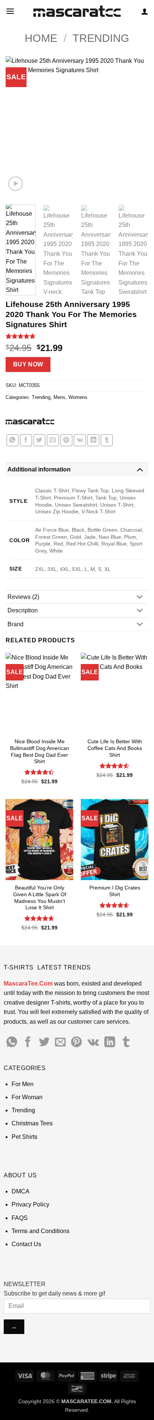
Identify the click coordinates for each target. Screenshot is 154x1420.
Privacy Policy (30, 1204)
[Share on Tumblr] (107, 440)
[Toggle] (140, 469)
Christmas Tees (32, 1123)
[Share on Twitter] (39, 440)
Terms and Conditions (41, 1231)
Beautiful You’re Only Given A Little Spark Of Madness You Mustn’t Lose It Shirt (39, 897)
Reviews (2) (23, 597)
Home (41, 38)
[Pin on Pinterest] (66, 440)
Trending (101, 38)
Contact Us (26, 1244)
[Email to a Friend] (53, 440)
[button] (10, 11)
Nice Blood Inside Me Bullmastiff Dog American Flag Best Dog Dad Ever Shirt (39, 751)
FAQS (20, 1218)
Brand (15, 624)
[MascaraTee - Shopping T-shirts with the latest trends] (77, 11)
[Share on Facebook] (26, 440)
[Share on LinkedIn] (93, 440)
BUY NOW (28, 364)
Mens (59, 397)
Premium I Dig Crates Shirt (114, 891)
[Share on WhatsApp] (12, 440)
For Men (23, 1084)
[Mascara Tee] (30, 421)
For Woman (27, 1097)
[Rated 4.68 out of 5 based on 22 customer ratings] (77, 336)
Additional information (39, 469)
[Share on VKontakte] (80, 440)
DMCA (21, 1191)
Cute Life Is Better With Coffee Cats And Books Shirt (114, 748)
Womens (77, 397)
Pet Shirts (24, 1137)
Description (22, 610)
